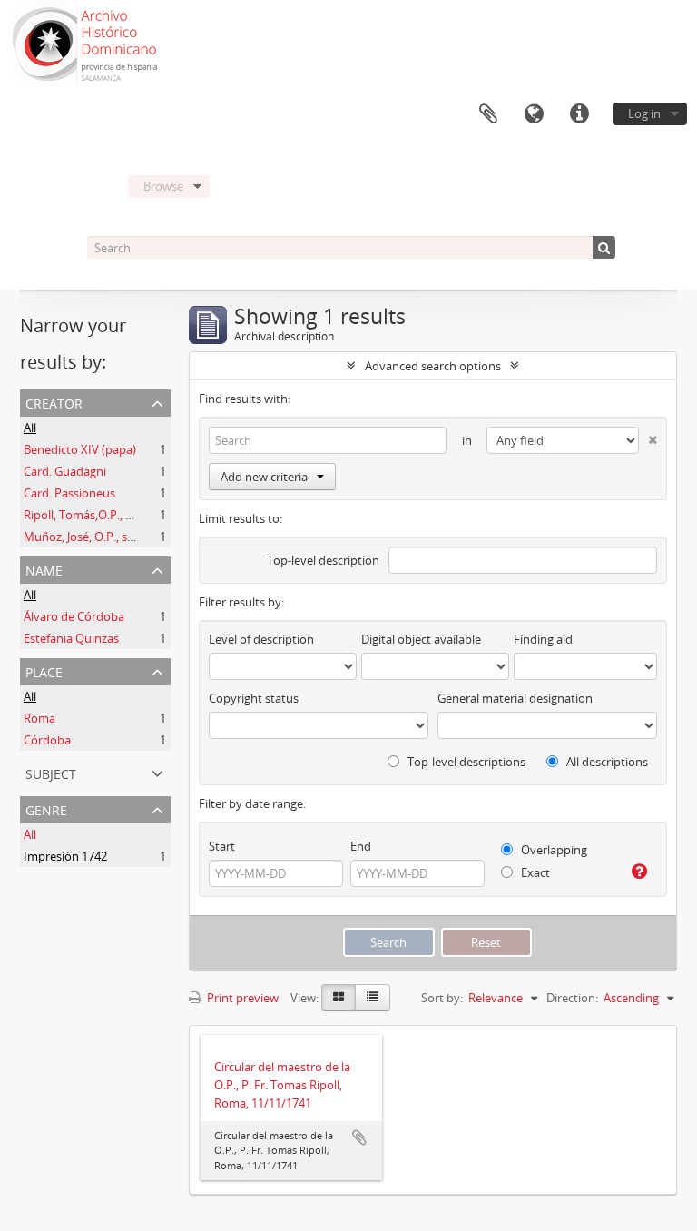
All (30, 427)
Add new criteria (264, 476)
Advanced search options (433, 366)
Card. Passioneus (69, 493)
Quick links (579, 114)
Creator (54, 401)
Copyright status (254, 698)
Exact (534, 872)
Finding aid (543, 639)
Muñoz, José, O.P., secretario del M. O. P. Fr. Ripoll (155, 536)
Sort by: (442, 998)
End (360, 846)
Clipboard (488, 114)
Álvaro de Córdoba (74, 616)
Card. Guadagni (65, 471)
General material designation (515, 698)
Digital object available (421, 639)
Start (222, 846)
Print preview (241, 998)
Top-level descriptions (465, 761)
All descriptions (606, 761)
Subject (50, 772)
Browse (163, 186)
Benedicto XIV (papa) (80, 449)
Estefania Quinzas (71, 638)
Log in (644, 113)
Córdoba (47, 740)
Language (533, 114)
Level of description (261, 639)
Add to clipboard (359, 1137)
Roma (39, 718)
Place (44, 670)
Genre (46, 808)
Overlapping (552, 850)
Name (44, 568)
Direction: (572, 998)
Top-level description (323, 560)
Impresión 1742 (65, 856)
